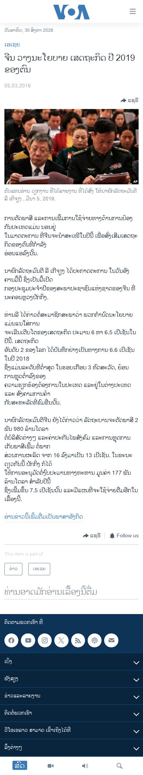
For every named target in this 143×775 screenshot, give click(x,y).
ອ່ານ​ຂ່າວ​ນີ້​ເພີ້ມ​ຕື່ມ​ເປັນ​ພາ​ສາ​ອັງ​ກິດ (43, 517)
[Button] (130, 100)
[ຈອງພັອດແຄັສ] (111, 640)
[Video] (51, 766)
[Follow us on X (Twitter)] (61, 640)
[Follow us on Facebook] (11, 640)
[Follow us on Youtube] (28, 640)
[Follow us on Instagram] (45, 640)
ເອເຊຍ (12, 45)
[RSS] (78, 640)
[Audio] (85, 766)
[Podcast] (95, 640)
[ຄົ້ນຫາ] (120, 766)
